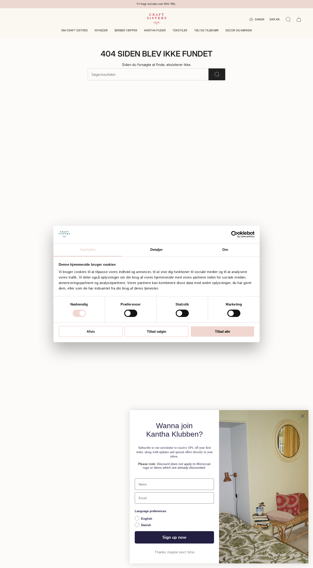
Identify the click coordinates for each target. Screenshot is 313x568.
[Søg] (217, 74)
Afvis (91, 331)
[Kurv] (299, 19)
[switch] (130, 313)
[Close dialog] (303, 416)
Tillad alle (222, 331)
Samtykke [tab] (88, 250)
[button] (74, 30)
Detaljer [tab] (156, 250)
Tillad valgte (156, 331)
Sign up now (174, 537)
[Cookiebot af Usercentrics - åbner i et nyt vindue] (234, 234)
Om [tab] (225, 250)
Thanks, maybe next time (174, 552)
